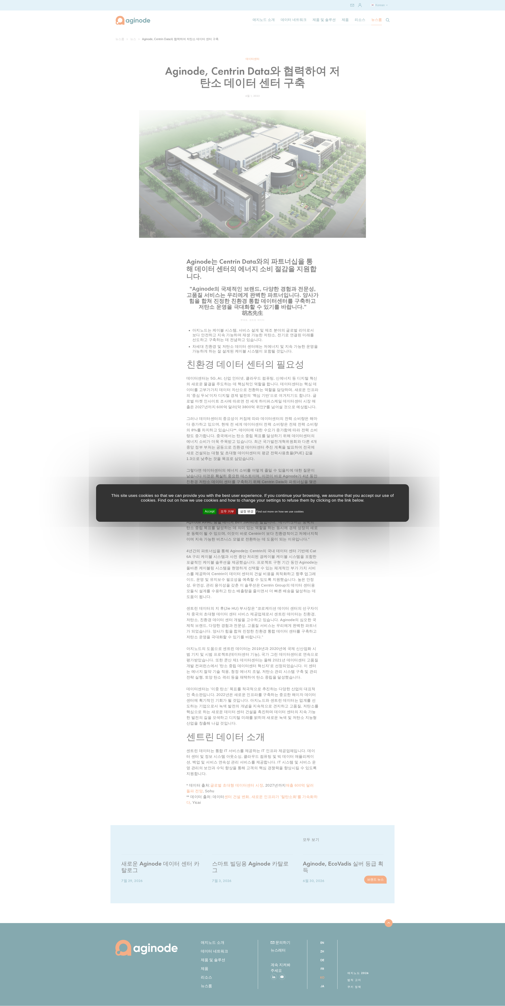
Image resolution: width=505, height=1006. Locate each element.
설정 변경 (246, 511)
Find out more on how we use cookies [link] (280, 511)
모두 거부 (227, 511)
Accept (209, 511)
